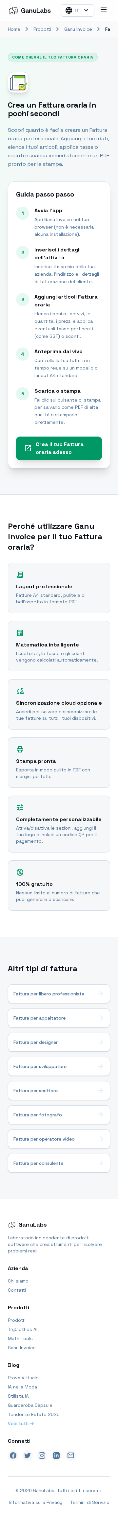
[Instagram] (42, 1455)
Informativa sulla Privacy (35, 1502)
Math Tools (20, 1338)
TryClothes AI (22, 1329)
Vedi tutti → (21, 1423)
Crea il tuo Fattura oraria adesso (54, 448)
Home (14, 29)
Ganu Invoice (78, 29)
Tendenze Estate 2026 (34, 1414)
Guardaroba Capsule (30, 1405)
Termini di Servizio (89, 1502)
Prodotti (42, 29)
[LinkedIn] (56, 1455)
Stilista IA (18, 1396)
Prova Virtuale (23, 1378)
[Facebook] (13, 1455)
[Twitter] (27, 1455)
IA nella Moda (22, 1387)
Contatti (17, 1290)
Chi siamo (18, 1281)
